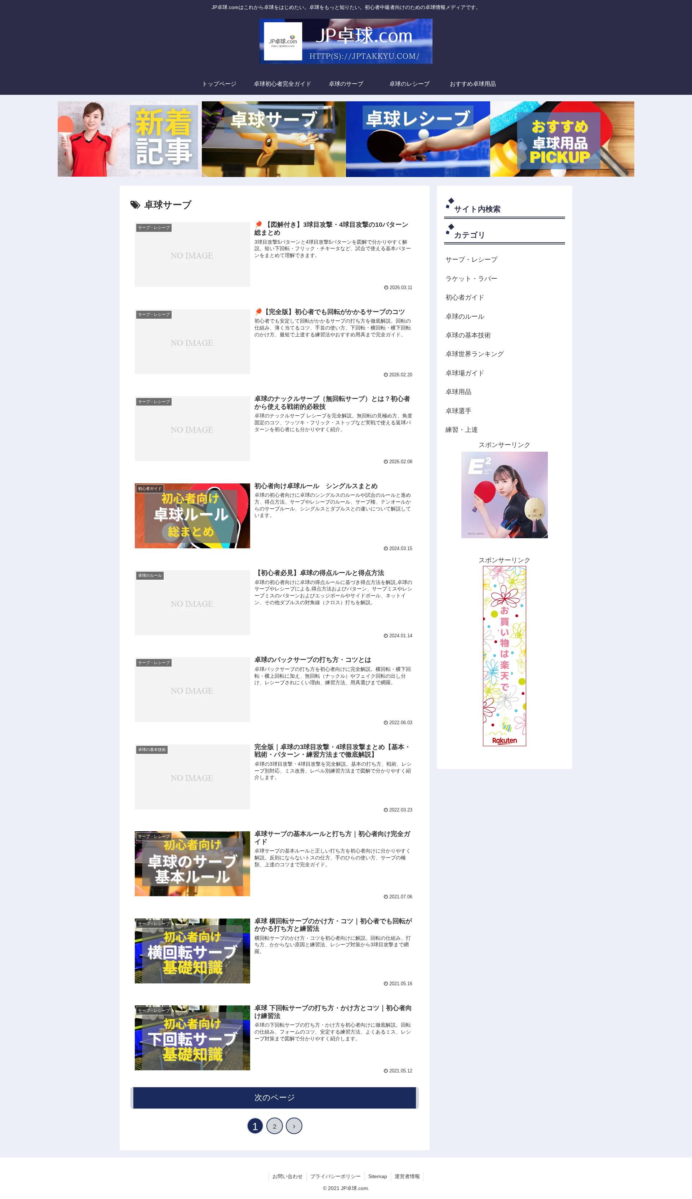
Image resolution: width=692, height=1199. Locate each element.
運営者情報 (407, 1176)
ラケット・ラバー (471, 278)
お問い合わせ (287, 1176)
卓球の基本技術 (468, 335)
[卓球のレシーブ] (418, 139)
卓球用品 (458, 391)
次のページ (274, 1097)
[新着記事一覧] (130, 139)
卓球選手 (458, 411)
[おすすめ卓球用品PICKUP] (562, 139)
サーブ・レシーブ (471, 259)
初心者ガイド (464, 297)
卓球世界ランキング (474, 354)
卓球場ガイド (464, 373)
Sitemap (377, 1176)
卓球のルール (464, 316)
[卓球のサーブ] (274, 139)
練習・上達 (461, 429)
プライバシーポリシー (335, 1176)
